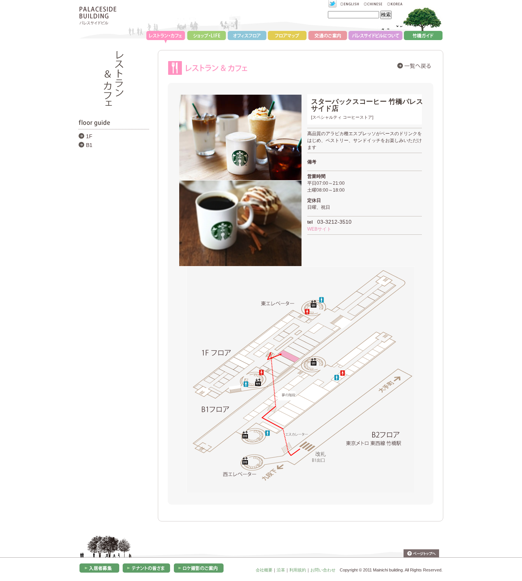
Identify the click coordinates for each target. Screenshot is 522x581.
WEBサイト (319, 229)
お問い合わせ (323, 570)
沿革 (281, 570)
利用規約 (297, 570)
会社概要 (264, 570)
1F (89, 136)
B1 (89, 145)
